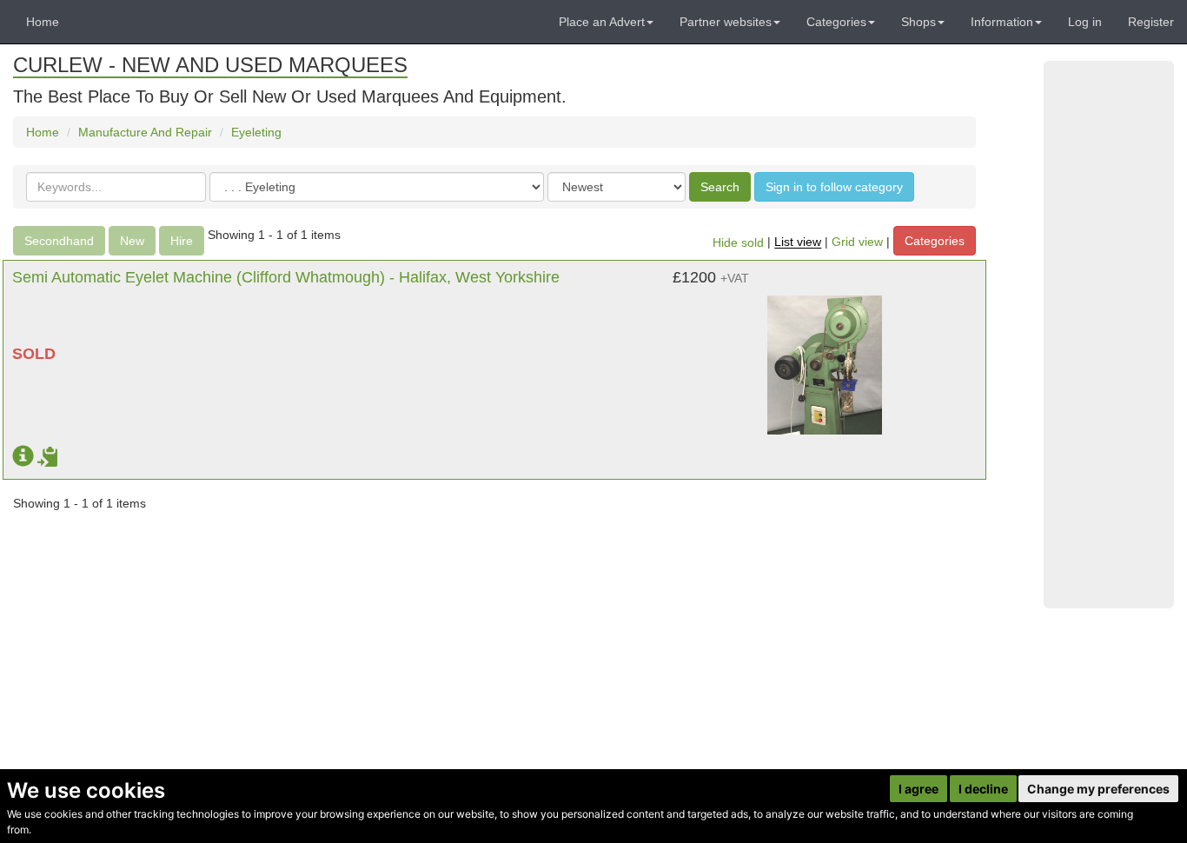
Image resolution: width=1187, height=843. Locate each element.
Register (1151, 22)
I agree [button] (918, 788)
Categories (935, 241)
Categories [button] (836, 22)
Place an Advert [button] (602, 22)
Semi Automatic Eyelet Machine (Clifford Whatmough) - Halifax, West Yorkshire (286, 277)
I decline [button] (983, 788)
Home (42, 22)
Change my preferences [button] (1098, 788)
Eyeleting (256, 132)
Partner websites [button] (726, 22)
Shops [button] (918, 22)
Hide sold (738, 242)
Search (719, 187)
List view (797, 242)
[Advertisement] (1109, 334)
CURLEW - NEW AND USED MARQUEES (210, 64)
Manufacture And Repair (145, 132)
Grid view (857, 242)
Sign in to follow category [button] (834, 187)
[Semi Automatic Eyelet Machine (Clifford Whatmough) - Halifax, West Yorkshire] (825, 356)
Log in (1085, 22)
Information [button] (1002, 22)
